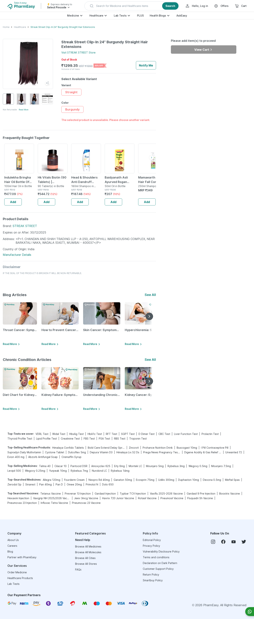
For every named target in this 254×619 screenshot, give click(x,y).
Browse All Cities (85, 558)
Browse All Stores (86, 563)
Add (13, 202)
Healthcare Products (20, 578)
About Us (13, 540)
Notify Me (146, 65)
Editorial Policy (152, 540)
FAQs (78, 569)
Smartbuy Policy (153, 580)
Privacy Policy (151, 545)
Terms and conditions (156, 557)
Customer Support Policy (158, 568)
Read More (23, 109)
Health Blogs (158, 15)
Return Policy (151, 574)
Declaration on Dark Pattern (160, 563)
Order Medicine (17, 572)
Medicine (73, 15)
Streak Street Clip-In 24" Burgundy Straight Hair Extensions (62, 27)
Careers (12, 545)
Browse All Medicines (88, 546)
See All (150, 295)
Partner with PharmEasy (21, 557)
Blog (10, 551)
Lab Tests (120, 15)
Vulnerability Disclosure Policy (161, 551)
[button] (131, 5)
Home (6, 27)
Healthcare (96, 15)
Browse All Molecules (88, 552)
